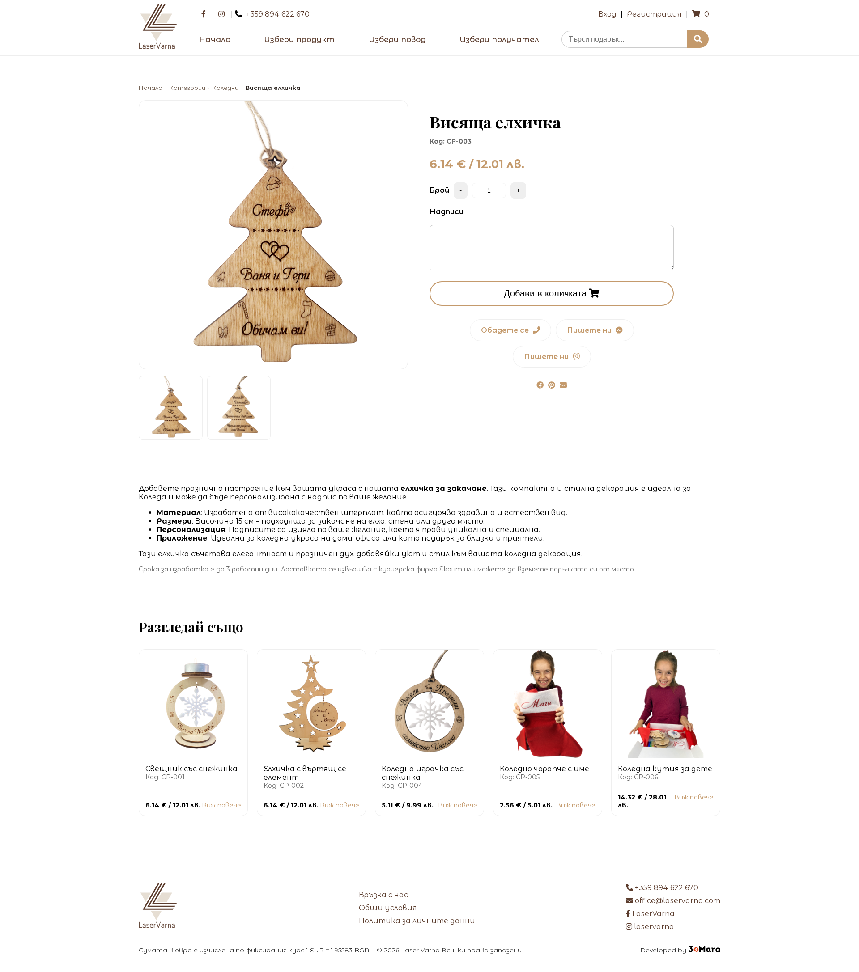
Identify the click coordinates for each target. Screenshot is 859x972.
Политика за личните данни (417, 921)
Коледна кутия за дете (665, 769)
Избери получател (499, 39)
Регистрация (654, 14)
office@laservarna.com (676, 900)
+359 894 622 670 (278, 14)
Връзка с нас (383, 895)
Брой (439, 190)
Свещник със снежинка (191, 769)
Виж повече (221, 805)
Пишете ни (590, 330)
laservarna (653, 926)
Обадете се (506, 330)
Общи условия (388, 908)
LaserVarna (652, 913)
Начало (214, 39)
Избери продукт (299, 39)
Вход (607, 14)
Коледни (225, 88)
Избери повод (397, 39)
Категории (187, 88)
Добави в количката (546, 293)
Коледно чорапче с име (544, 769)
